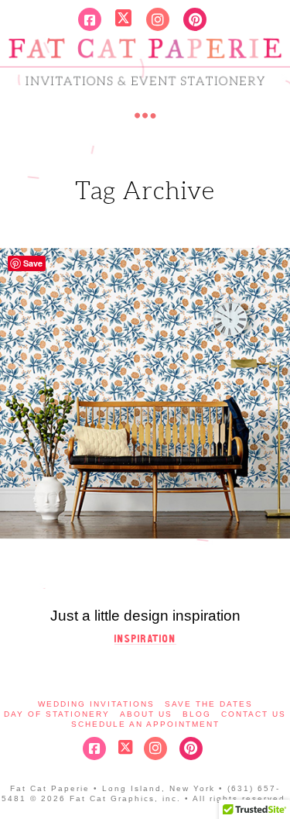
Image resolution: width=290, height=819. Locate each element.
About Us (146, 714)
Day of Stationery (57, 714)
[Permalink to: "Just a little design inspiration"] (145, 393)
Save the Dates (209, 704)
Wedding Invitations (96, 704)
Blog (197, 714)
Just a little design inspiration (145, 615)
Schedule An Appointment (145, 724)
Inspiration (145, 638)
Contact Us (253, 714)
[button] (145, 115)
